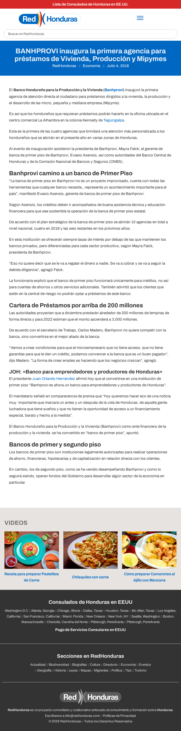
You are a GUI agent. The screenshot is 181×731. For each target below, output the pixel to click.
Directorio (110, 664)
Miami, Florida (73, 616)
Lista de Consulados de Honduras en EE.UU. (90, 4)
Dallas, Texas (93, 610)
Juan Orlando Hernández (53, 379)
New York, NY (118, 616)
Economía (91, 66)
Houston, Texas (117, 610)
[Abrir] (140, 17)
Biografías (79, 664)
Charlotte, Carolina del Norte (67, 622)
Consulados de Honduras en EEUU (90, 602)
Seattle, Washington (145, 616)
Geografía (44, 670)
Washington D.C (16, 610)
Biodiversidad (59, 664)
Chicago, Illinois (68, 610)
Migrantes (101, 670)
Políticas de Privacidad (119, 716)
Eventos (145, 664)
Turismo (141, 670)
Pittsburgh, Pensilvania (107, 622)
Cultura (95, 664)
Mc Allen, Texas (143, 610)
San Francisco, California (41, 616)
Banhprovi (114, 90)
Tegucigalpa (114, 120)
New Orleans (95, 616)
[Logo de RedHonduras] (50, 19)
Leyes (73, 670)
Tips (128, 670)
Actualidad (38, 664)
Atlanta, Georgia (42, 610)
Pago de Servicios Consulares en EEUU (90, 630)
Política (116, 670)
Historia (60, 670)
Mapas (86, 670)
